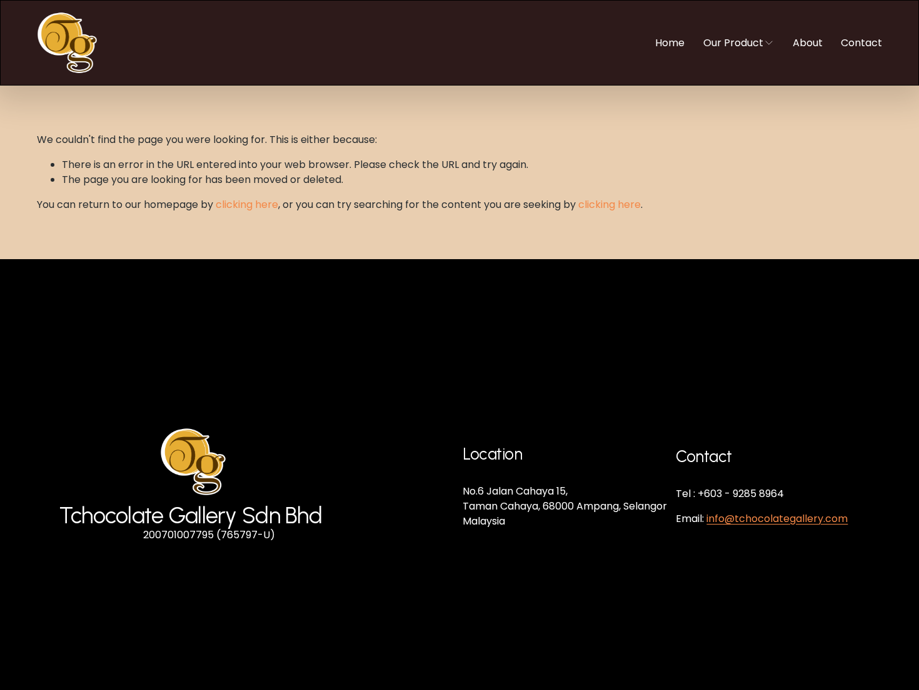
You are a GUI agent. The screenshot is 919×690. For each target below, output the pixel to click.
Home (670, 43)
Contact (861, 43)
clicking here (247, 204)
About (808, 43)
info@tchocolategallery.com (777, 518)
